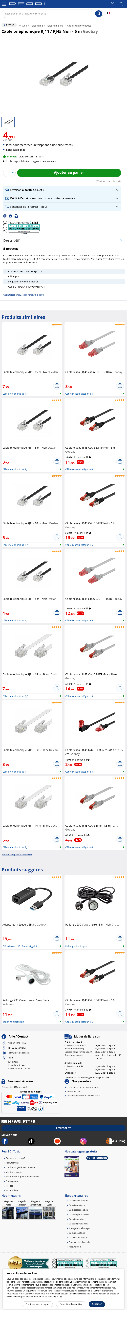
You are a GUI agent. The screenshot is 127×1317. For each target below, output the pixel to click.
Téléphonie (36, 25)
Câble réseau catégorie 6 (79, 393)
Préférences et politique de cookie (22, 1176)
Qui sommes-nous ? (15, 1158)
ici (61, 1296)
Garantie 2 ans (74, 1091)
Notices (9, 1185)
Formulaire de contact (18, 1052)
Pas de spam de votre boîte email (83, 1095)
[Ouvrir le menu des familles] (4, 4)
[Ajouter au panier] (57, 386)
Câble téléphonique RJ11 (16, 393)
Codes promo (12, 1181)
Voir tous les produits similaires (17, 854)
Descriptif (11, 240)
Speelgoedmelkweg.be (80, 1242)
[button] (23, 161)
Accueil (23, 25)
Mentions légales (14, 1171)
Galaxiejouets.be (77, 1232)
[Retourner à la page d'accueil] (29, 4)
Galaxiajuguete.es (77, 1219)
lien (107, 1284)
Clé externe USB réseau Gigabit (19, 946)
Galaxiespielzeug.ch (78, 1209)
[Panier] (121, 4)
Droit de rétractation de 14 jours (83, 1087)
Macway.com (75, 1246)
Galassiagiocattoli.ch (79, 1214)
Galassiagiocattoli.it (78, 1223)
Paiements (14, 1087)
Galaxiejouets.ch (77, 1205)
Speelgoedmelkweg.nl (79, 1228)
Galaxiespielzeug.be (78, 1237)
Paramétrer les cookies (71, 1304)
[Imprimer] (12, 215)
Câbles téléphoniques (78, 25)
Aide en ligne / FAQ (17, 1042)
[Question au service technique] (17, 215)
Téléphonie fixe (55, 25)
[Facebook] (6, 215)
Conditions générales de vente (20, 1167)
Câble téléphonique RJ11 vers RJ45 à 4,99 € (23, 294)
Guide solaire (12, 1190)
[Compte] (113, 4)
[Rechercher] (98, 13)
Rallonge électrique (76, 946)
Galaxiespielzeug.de (78, 1200)
